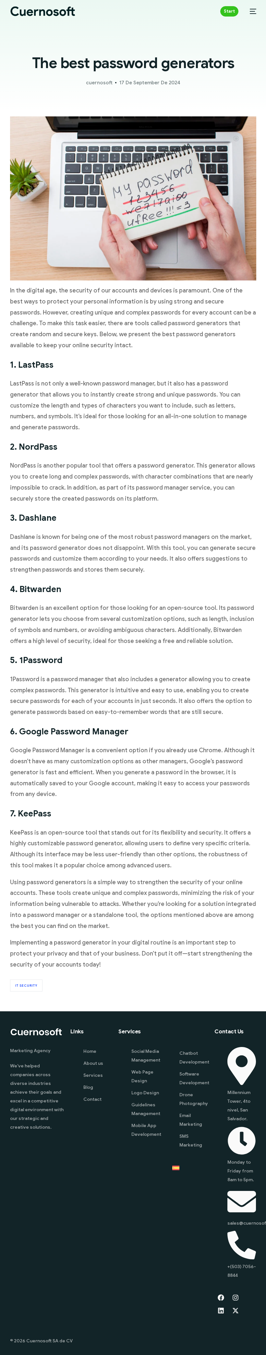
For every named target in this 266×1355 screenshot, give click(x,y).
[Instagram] (235, 1297)
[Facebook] (220, 1297)
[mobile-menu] (250, 11)
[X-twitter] (235, 1310)
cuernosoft (99, 83)
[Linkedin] (220, 1310)
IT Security (26, 985)
